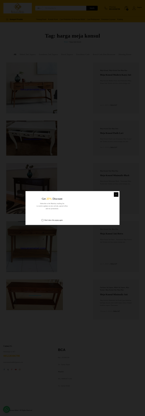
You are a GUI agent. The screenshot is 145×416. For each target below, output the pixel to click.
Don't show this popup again (53, 220)
